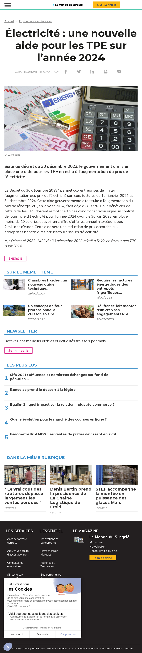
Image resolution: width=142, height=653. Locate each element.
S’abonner (106, 5)
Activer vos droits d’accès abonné (17, 552)
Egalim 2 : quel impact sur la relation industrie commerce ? (62, 405)
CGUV (72, 648)
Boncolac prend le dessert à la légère (43, 390)
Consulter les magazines (15, 564)
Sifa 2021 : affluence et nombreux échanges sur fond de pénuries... (59, 377)
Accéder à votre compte (17, 540)
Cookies (128, 648)
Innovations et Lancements (49, 540)
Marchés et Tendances (47, 564)
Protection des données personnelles (100, 648)
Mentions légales (57, 648)
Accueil (9, 21)
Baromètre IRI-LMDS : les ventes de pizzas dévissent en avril (63, 434)
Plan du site (38, 648)
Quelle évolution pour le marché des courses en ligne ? (58, 419)
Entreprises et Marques (49, 552)
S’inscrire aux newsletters (15, 576)
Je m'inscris (18, 350)
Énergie (15, 258)
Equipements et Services (35, 21)
